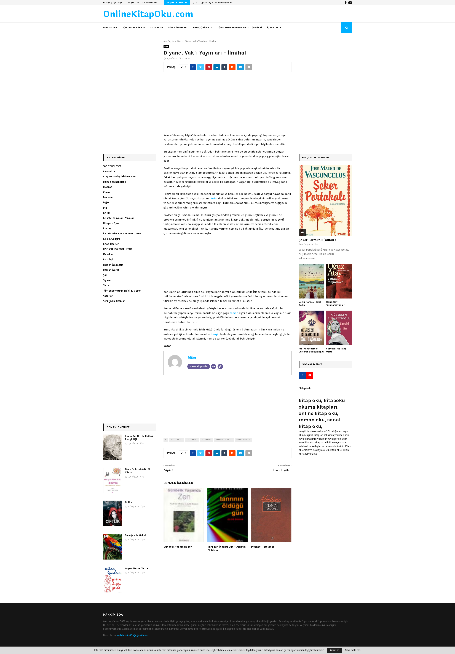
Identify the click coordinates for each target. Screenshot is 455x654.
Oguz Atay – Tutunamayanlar (216, 2)
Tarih (106, 285)
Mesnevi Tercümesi (263, 546)
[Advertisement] (227, 104)
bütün (214, 198)
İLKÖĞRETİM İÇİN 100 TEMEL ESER (122, 233)
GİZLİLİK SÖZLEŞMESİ (147, 2)
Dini (166, 47)
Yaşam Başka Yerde (136, 568)
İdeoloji (107, 228)
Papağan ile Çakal (135, 535)
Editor (191, 358)
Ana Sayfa (110, 27)
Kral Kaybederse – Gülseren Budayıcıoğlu (311, 350)
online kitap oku (224, 440)
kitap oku (206, 440)
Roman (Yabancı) (113, 264)
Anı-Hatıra (109, 171)
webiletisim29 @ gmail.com (132, 635)
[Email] (213, 366)
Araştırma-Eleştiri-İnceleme (119, 176)
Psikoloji (108, 259)
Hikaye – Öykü (111, 223)
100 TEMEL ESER (132, 27)
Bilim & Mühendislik (114, 181)
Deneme (108, 197)
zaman (234, 313)
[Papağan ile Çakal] (112, 546)
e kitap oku (176, 440)
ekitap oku (191, 440)
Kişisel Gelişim (111, 238)
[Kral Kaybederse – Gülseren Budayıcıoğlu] (311, 328)
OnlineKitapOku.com (148, 14)
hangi (214, 334)
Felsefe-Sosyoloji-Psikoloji (118, 218)
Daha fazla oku (352, 650)
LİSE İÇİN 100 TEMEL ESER (117, 249)
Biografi (108, 187)
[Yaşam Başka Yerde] (112, 580)
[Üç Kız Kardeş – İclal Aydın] (311, 281)
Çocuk (106, 192)
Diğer (106, 202)
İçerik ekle (274, 27)
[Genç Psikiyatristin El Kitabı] (112, 480)
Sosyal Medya (312, 364)
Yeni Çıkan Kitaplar (114, 301)
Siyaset (107, 280)
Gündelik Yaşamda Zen (178, 546)
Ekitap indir (305, 388)
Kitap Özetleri (177, 27)
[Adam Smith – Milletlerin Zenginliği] (112, 447)
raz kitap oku (243, 440)
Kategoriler (201, 27)
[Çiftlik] (112, 513)
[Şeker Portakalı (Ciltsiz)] (325, 200)
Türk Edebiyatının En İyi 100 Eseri (239, 27)
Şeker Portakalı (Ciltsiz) (317, 240)
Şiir (105, 275)
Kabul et (334, 650)
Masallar (108, 254)
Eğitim (106, 213)
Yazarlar (156, 27)
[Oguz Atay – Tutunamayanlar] (339, 281)
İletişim (130, 2)
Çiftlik (128, 502)
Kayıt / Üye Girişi (113, 2)
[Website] (220, 366)
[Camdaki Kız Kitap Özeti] (339, 328)
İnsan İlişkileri (282, 470)
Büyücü (168, 470)
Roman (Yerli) (111, 270)
